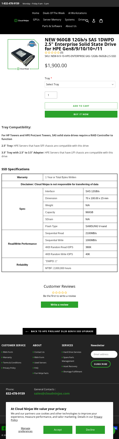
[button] (52, 52)
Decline (90, 429)
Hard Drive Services (72, 352)
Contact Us (39, 352)
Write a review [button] (59, 304)
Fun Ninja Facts (41, 373)
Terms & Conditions (12, 362)
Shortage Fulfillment (72, 371)
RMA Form (8, 352)
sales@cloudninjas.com (52, 393)
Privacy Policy (9, 367)
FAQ (36, 367)
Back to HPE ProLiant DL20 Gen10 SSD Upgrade (61, 331)
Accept (58, 429)
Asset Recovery (70, 366)
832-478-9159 (15, 393)
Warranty (7, 357)
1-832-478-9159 (10, 3)
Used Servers (40, 362)
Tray (47, 78)
